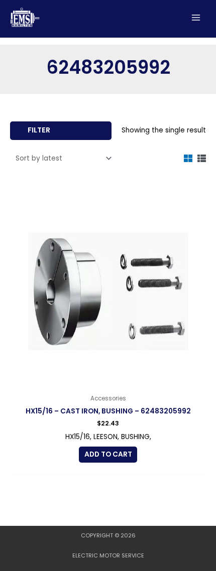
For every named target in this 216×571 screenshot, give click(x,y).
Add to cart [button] (108, 454)
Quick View (108, 381)
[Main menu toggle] (196, 17)
